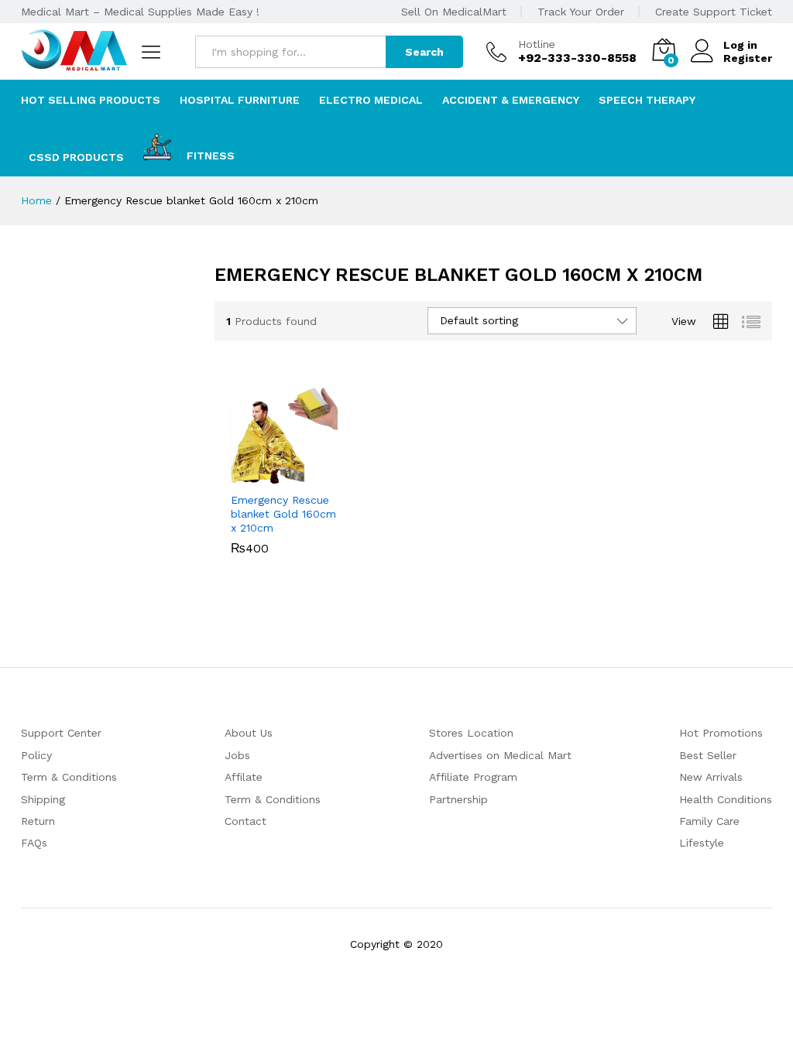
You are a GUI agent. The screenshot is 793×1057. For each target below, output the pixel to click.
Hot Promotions (721, 733)
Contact (245, 821)
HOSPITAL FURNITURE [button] (240, 99)
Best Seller (707, 755)
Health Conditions (725, 799)
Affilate (244, 777)
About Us (249, 733)
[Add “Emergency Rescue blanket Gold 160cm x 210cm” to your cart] (266, 474)
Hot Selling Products (90, 99)
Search (424, 52)
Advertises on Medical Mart (500, 755)
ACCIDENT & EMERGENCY (510, 99)
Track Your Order (580, 11)
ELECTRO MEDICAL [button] (371, 99)
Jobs (237, 755)
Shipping (43, 799)
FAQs (34, 842)
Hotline (536, 44)
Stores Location (471, 733)
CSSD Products (76, 157)
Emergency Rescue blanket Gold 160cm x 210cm (283, 514)
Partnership (458, 799)
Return (38, 821)
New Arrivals (711, 777)
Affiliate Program (473, 777)
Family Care (709, 821)
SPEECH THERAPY (647, 99)
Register (747, 58)
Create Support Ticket (713, 11)
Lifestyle (701, 842)
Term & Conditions (69, 777)
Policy (36, 755)
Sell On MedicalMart (453, 11)
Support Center (61, 733)
